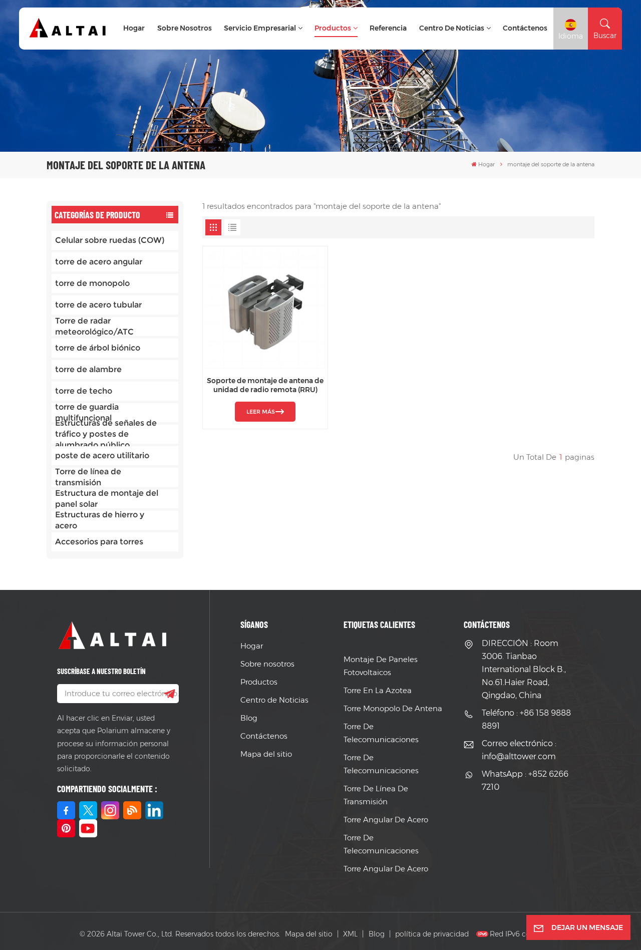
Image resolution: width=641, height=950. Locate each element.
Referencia (388, 28)
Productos (332, 28)
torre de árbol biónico (97, 348)
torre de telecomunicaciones (381, 733)
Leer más (260, 411)
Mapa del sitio (266, 754)
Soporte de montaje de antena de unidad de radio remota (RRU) (265, 385)
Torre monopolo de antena (393, 708)
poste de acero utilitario (102, 455)
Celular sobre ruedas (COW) (109, 240)
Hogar (134, 28)
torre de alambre (88, 369)
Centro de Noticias (451, 28)
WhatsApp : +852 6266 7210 (525, 780)
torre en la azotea (378, 690)
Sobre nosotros (184, 28)
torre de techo (83, 391)
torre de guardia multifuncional (87, 412)
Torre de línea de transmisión (88, 477)
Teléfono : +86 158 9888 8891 (526, 719)
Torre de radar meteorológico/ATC (94, 326)
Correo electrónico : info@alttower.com (519, 750)
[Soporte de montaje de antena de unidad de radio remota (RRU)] (265, 309)
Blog (248, 718)
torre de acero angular (98, 261)
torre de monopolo (92, 283)
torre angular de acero (386, 819)
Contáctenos (525, 28)
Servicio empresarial (260, 28)
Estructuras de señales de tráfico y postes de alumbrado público (106, 434)
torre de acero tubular (98, 304)
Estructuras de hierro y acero (99, 520)
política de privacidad (432, 933)
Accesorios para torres (99, 541)
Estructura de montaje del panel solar (106, 498)
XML (350, 933)
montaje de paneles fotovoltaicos (381, 666)
